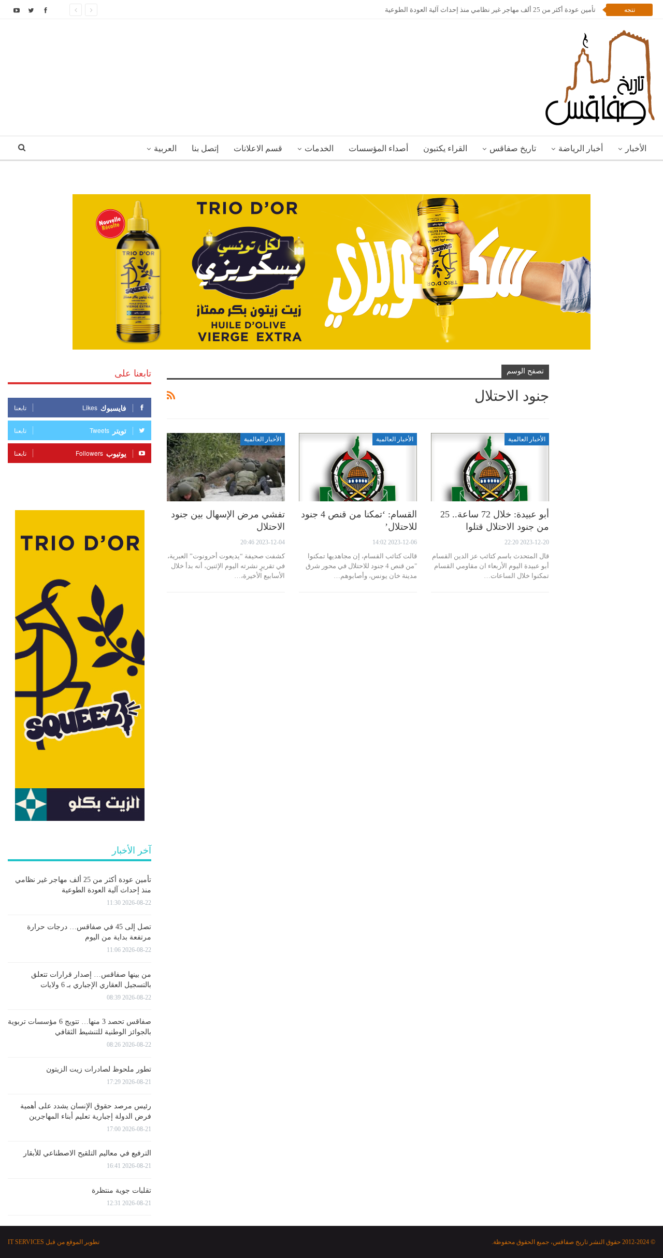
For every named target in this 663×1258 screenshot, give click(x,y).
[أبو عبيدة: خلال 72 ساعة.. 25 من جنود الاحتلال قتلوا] (490, 467)
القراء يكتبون (445, 148)
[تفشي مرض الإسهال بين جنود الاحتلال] (226, 467)
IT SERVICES (26, 1242)
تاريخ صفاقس (512, 148)
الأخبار (635, 148)
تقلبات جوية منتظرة (121, 1190)
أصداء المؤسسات (378, 148)
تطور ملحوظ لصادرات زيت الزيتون (98, 1069)
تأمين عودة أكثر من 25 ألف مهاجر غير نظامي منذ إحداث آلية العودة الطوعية (490, 9)
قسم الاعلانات (258, 148)
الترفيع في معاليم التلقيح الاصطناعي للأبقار (87, 1153)
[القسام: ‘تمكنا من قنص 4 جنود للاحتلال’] (358, 467)
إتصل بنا (205, 148)
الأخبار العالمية (526, 439)
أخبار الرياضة (580, 148)
